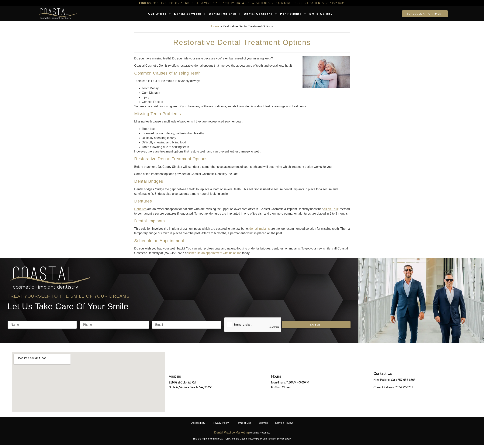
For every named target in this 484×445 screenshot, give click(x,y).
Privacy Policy (221, 422)
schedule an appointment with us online (214, 253)
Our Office (157, 13)
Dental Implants (222, 13)
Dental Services (187, 13)
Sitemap (263, 422)
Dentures (140, 209)
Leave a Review (284, 422)
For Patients (291, 13)
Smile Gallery (321, 13)
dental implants (259, 228)
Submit (316, 324)
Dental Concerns (258, 13)
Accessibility (198, 422)
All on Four (330, 209)
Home (215, 26)
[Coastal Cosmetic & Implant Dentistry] (57, 14)
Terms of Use (243, 422)
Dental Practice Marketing (231, 432)
